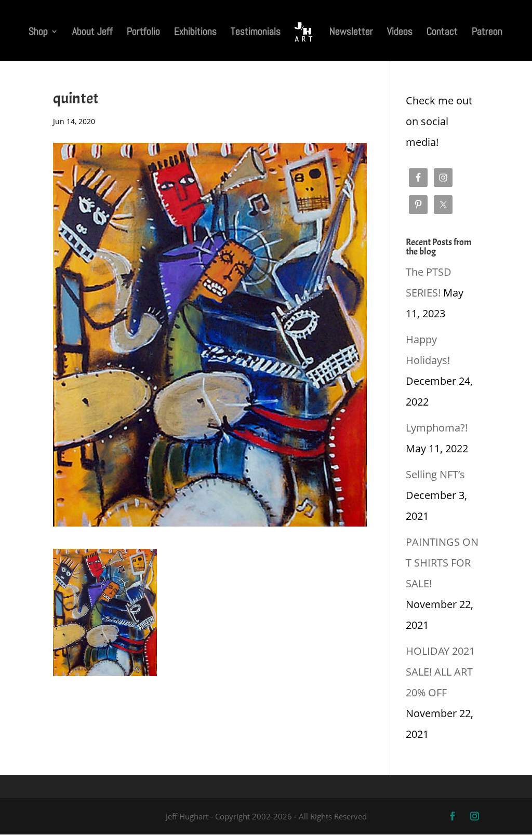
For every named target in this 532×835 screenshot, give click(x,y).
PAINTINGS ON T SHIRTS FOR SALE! (442, 562)
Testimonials (256, 33)
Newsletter (351, 33)
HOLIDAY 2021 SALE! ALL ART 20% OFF (440, 671)
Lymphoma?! (437, 428)
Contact (442, 33)
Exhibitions (195, 33)
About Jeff (92, 33)
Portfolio (143, 33)
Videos (400, 33)
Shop (38, 33)
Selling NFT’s (435, 474)
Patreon (487, 33)
